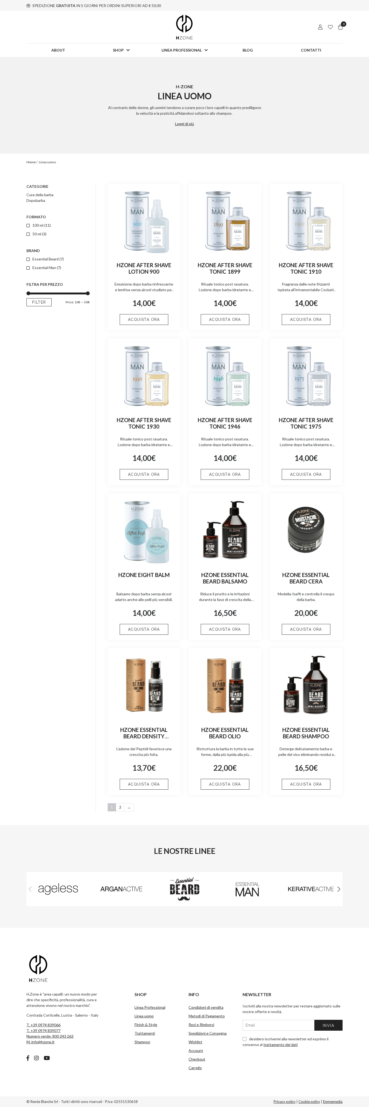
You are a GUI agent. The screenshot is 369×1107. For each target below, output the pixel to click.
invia (328, 1025)
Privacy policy (285, 1101)
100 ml (37, 225)
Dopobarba (35, 200)
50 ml (36, 234)
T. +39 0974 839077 (43, 1030)
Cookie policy (309, 1101)
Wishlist (195, 1042)
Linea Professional (182, 50)
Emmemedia (333, 1101)
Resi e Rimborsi (201, 1024)
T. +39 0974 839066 (43, 1025)
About (58, 50)
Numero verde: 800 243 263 (49, 1036)
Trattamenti (145, 1033)
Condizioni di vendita (206, 1007)
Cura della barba (39, 194)
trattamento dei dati (280, 1044)
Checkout (197, 1059)
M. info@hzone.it (40, 1042)
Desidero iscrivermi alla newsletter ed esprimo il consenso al (285, 1042)
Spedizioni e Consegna (208, 1033)
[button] (339, 889)
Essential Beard (45, 259)
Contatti (311, 50)
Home (31, 162)
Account (196, 1050)
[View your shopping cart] (340, 27)
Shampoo (142, 1042)
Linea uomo (144, 1016)
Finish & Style (146, 1024)
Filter (39, 302)
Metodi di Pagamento (207, 1016)
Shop (118, 50)
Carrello (195, 1067)
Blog (248, 50)
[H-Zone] (185, 27)
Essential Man (44, 267)
